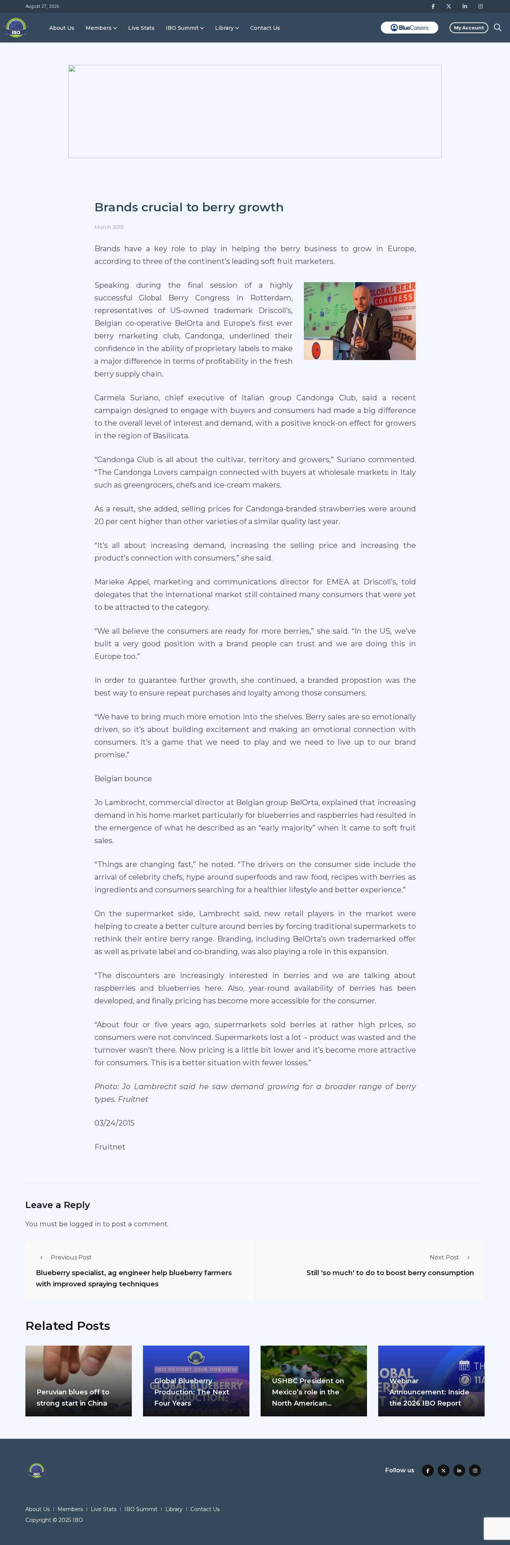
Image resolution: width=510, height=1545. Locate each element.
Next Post (444, 1257)
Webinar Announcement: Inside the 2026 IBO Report (429, 1392)
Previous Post (71, 1257)
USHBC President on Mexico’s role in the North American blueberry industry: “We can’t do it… (313, 1403)
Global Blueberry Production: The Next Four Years (191, 1392)
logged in (85, 1224)
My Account (469, 28)
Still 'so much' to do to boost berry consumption (390, 1272)
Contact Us (265, 28)
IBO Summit (182, 28)
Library (224, 28)
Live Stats (141, 28)
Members (98, 28)
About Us (61, 28)
